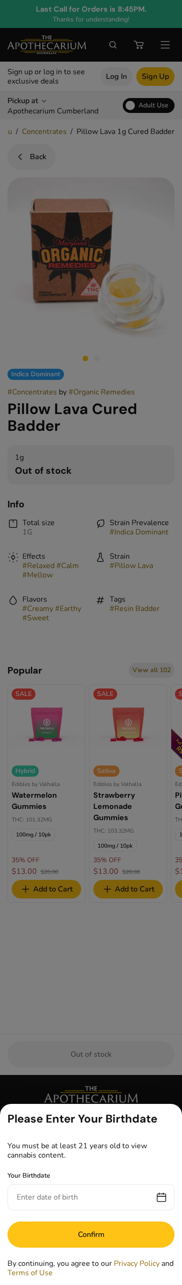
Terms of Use (30, 1273)
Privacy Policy (137, 1263)
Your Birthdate (28, 1175)
